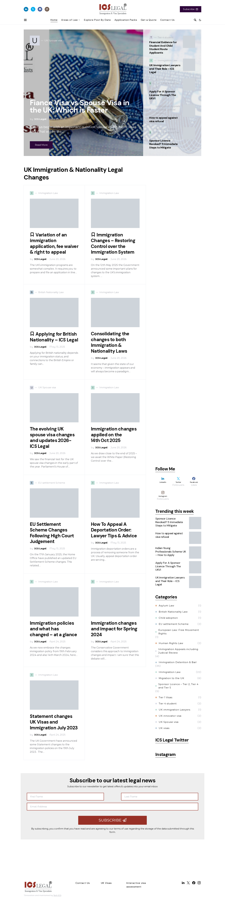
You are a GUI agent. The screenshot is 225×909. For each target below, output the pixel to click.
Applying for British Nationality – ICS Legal (54, 337)
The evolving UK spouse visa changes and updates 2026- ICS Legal (52, 437)
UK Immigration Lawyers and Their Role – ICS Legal (164, 68)
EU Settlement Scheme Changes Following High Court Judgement (52, 533)
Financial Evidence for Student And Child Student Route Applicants (163, 47)
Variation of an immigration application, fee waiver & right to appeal (54, 243)
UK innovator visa (170, 715)
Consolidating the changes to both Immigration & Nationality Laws (110, 342)
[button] (200, 20)
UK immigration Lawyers (174, 709)
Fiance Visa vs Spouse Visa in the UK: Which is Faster (79, 106)
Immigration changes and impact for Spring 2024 (114, 629)
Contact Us (82, 883)
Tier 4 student (168, 703)
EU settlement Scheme (174, 624)
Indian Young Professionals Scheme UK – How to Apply (170, 551)
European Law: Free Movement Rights (178, 632)
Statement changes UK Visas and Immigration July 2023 (54, 722)
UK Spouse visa (168, 721)
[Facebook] (40, 9)
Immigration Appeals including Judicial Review (178, 651)
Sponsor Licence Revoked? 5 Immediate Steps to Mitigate (163, 144)
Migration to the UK (171, 678)
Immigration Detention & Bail (178, 662)
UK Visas (106, 883)
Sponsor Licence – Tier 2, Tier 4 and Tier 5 (178, 686)
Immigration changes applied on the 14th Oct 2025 (114, 434)
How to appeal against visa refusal (163, 119)
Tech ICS (57, 895)
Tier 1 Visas (165, 697)
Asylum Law (166, 605)
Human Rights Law (171, 643)
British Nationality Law (173, 611)
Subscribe (189, 9)
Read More (41, 144)
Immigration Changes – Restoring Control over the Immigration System (113, 243)
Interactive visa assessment (136, 884)
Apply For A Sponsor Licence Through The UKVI (162, 95)
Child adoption (168, 617)
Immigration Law (170, 672)
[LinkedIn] (26, 9)
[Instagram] (47, 9)
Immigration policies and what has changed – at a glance (53, 629)
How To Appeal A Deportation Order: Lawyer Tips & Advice (114, 530)
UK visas (164, 728)
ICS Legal (40, 119)
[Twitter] (33, 9)
